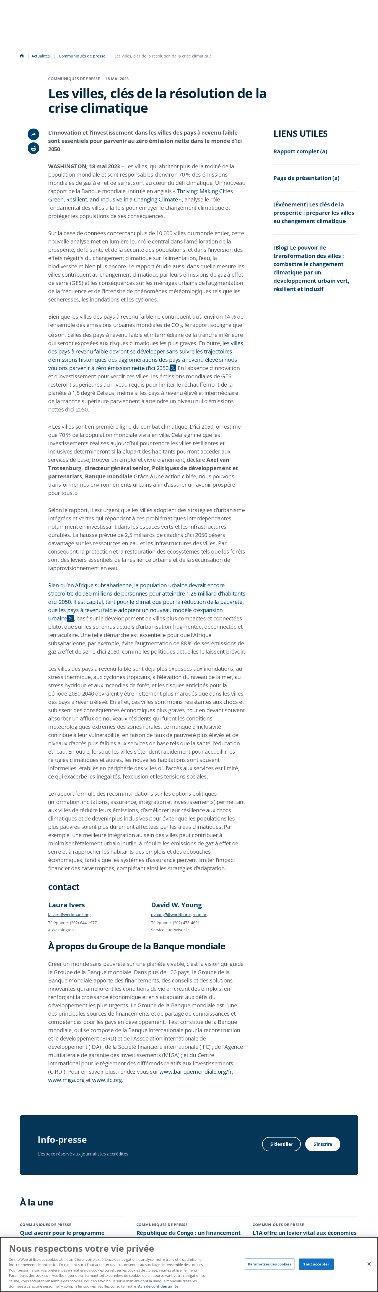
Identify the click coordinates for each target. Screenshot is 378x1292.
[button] (33, 148)
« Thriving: (185, 191)
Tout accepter (316, 1263)
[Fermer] (369, 1264)
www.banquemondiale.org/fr (195, 1071)
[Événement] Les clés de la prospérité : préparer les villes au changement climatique (313, 213)
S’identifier (281, 1144)
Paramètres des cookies (269, 1263)
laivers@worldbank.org (69, 914)
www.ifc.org (107, 1080)
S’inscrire (323, 1144)
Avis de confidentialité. (159, 1286)
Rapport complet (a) (300, 151)
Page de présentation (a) (306, 178)
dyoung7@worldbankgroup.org (180, 914)
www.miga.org (66, 1080)
